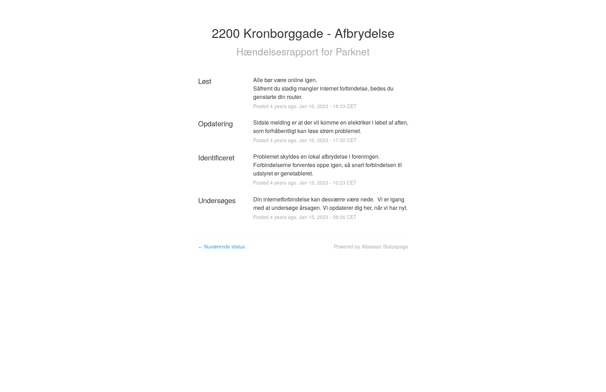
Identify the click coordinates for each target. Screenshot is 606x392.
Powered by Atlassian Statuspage (371, 246)
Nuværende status (221, 246)
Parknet (353, 51)
